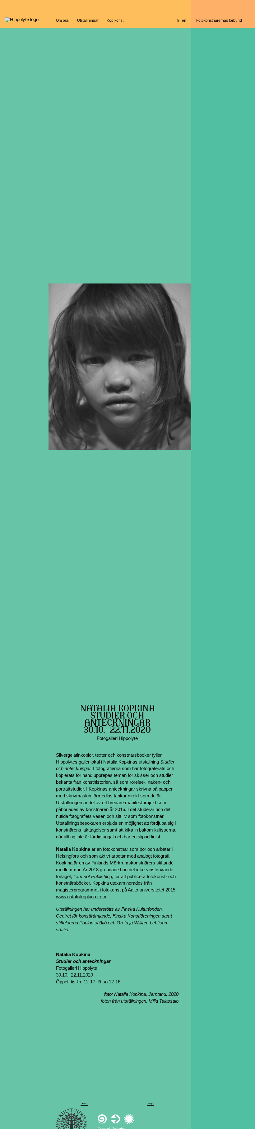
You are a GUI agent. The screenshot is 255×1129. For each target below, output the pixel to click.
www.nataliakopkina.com (81, 896)
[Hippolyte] (22, 19)
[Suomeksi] (178, 20)
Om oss (62, 20)
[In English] (184, 20)
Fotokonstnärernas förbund (219, 20)
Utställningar (88, 20)
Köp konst (115, 20)
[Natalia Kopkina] (119, 366)
